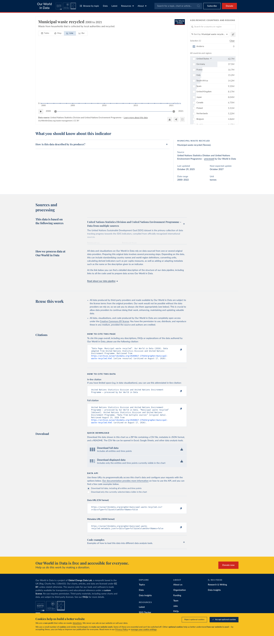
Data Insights (145, 595)
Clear (232, 41)
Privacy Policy (121, 630)
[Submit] (198, 6)
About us (177, 585)
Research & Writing (217, 585)
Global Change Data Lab (80, 580)
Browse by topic (91, 6)
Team (175, 601)
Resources (126, 6)
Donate (229, 6)
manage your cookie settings (144, 630)
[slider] (55, 111)
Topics (142, 585)
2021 (180, 111)
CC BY (76, 121)
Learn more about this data (136, 118)
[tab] (45, 33)
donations (77, 623)
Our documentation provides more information (125, 481)
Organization (179, 590)
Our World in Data (44, 6)
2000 (48, 111)
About (141, 6)
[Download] (169, 119)
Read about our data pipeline (101, 281)
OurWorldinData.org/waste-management (55, 121)
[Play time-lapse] (40, 111)
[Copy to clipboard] (178, 349)
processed (209, 159)
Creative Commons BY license (114, 321)
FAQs (85, 597)
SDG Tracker (145, 612)
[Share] (176, 119)
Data (105, 6)
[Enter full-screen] (182, 119)
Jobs (175, 606)
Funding (177, 595)
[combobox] (178, 6)
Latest (114, 6)
